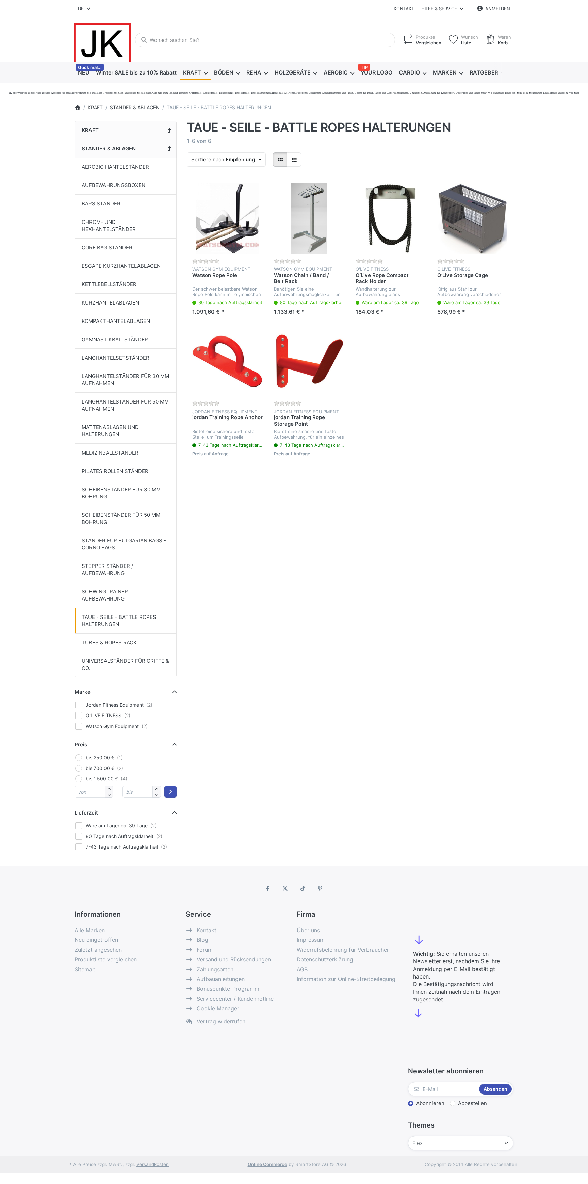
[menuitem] (84, 73)
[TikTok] (302, 888)
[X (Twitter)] (285, 888)
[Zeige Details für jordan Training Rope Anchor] (227, 361)
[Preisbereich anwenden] (170, 792)
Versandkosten (152, 1164)
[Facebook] (267, 888)
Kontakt (404, 8)
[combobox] (85, 8)
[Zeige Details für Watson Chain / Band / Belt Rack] (309, 218)
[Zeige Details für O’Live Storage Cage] (472, 218)
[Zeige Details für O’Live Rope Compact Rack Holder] (391, 218)
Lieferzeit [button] (86, 812)
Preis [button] (81, 744)
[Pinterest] (320, 888)
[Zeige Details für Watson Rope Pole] (227, 218)
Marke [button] (83, 692)
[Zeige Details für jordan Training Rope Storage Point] (309, 361)
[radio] (280, 159)
